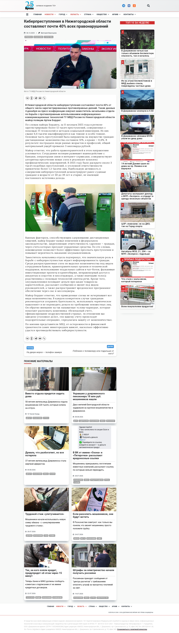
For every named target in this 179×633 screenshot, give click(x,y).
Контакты (129, 14)
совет (99, 538)
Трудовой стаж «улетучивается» (44, 514)
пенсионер (111, 421)
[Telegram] (36, 98)
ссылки (77, 482)
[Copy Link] (44, 98)
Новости (49, 14)
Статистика (48, 37)
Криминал (28, 37)
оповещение (57, 597)
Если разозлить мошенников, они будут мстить (93, 515)
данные (29, 535)
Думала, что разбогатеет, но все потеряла (44, 454)
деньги (28, 418)
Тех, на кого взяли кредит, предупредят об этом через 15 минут (43, 573)
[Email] (40, 98)
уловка (52, 535)
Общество (102, 14)
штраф (93, 597)
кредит (38, 597)
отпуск (46, 418)
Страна (87, 14)
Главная (37, 14)
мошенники (38, 37)
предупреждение (97, 480)
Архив (115, 14)
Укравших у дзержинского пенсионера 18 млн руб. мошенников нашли (89, 396)
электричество (102, 597)
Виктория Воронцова (49, 33)
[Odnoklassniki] (31, 98)
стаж (46, 535)
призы (107, 480)
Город (62, 14)
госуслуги (30, 597)
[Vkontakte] (27, 98)
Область (74, 14)
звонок (76, 538)
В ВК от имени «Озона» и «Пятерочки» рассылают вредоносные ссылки (87, 455)
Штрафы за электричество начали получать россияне (93, 572)
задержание (83, 421)
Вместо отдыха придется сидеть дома (44, 395)
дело (75, 421)
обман (102, 421)
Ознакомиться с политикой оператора (132, 629)
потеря (52, 474)
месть (83, 538)
